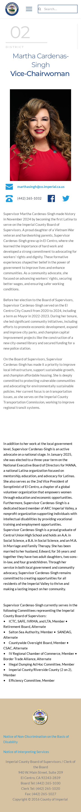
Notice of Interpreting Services (26, 752)
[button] (29, 9)
